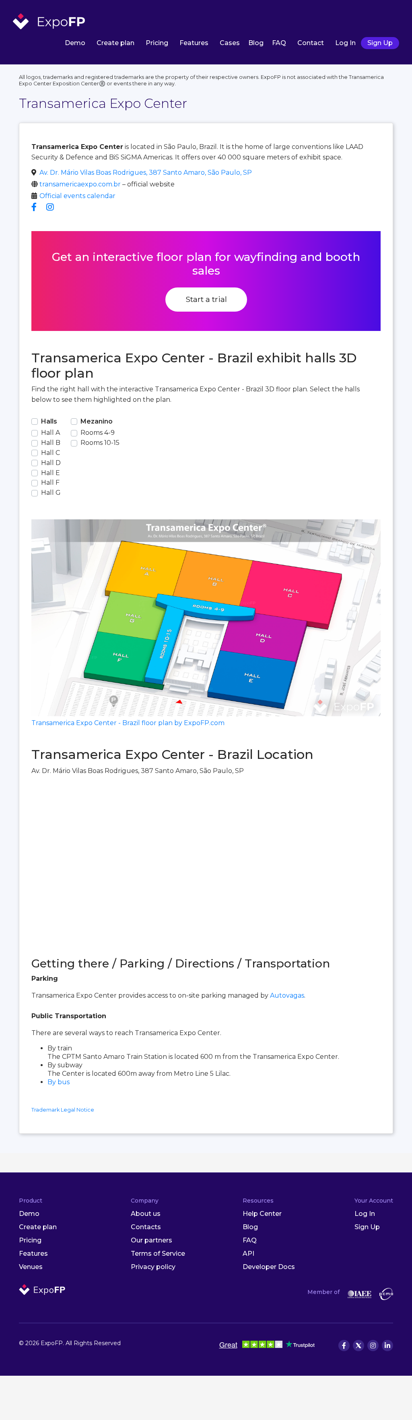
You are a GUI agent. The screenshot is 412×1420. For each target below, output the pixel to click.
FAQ (279, 43)
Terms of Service (158, 1253)
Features (193, 43)
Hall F (50, 482)
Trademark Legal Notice (62, 1110)
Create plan (115, 43)
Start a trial (206, 299)
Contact (310, 43)
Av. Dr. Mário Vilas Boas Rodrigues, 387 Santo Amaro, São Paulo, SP (145, 172)
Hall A (50, 432)
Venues (31, 1267)
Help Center (262, 1213)
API (248, 1253)
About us (146, 1213)
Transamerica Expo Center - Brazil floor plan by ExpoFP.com (128, 723)
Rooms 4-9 (97, 432)
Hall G (51, 492)
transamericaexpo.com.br (80, 184)
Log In (345, 43)
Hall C (50, 453)
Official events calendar (77, 196)
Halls (49, 421)
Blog (256, 43)
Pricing (157, 43)
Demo (75, 43)
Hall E (50, 473)
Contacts (146, 1227)
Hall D (51, 463)
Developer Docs (269, 1267)
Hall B (50, 442)
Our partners (151, 1240)
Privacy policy (153, 1267)
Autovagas (287, 995)
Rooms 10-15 (99, 442)
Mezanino (96, 421)
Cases (230, 43)
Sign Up (380, 43)
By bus (58, 1082)
